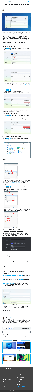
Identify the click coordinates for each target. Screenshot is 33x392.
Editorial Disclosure (20, 374)
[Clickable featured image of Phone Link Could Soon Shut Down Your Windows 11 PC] (9, 345)
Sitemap (18, 383)
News (3, 381)
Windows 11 (21, 314)
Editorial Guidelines (20, 372)
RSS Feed (18, 381)
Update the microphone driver (9, 283)
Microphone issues (16, 314)
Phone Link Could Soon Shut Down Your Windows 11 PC (9, 351)
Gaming (3, 386)
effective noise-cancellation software (24, 265)
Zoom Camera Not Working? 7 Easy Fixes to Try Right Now (9, 362)
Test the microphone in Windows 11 (10, 275)
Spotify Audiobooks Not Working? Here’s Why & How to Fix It (23, 362)
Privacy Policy (19, 384)
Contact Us (4, 374)
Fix (2, 383)
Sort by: (24, 336)
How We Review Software (20, 377)
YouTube (10, 368)
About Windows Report (5, 372)
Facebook (6, 368)
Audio (11, 314)
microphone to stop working (25, 84)
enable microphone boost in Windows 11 (19, 309)
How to (3, 384)
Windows (3, 387)
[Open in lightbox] (17, 57)
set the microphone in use (16, 182)
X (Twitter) (8, 368)
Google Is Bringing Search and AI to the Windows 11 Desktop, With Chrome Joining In (23, 351)
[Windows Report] (9, 1)
